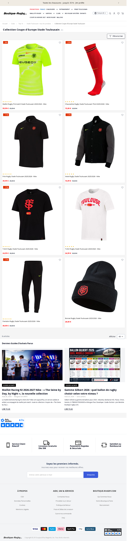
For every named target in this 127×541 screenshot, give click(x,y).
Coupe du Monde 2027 (38, 17)
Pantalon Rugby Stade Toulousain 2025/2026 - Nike (21, 321)
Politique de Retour (63, 505)
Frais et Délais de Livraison (63, 509)
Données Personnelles (22, 501)
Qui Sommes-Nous (104, 497)
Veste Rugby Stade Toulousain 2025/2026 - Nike (82, 176)
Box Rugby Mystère (72, 13)
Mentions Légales (22, 509)
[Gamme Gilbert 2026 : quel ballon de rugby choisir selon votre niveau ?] (94, 365)
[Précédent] (8, 2)
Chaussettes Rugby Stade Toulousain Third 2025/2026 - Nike (87, 104)
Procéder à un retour (63, 501)
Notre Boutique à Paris (104, 501)
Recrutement (104, 505)
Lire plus (6, 409)
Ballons (60, 17)
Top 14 (20, 24)
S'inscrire (91, 475)
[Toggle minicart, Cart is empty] (123, 13)
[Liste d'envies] (60, 42)
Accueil (4, 24)
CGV (22, 497)
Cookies (22, 505)
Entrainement (64, 9)
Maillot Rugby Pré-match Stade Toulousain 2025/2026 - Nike (24, 104)
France (42, 9)
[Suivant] (119, 2)
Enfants (83, 13)
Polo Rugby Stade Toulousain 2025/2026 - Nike (20, 176)
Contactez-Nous (63, 497)
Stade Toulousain (80, 9)
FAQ (63, 518)
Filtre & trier (118, 36)
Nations (49, 13)
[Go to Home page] (15, 13)
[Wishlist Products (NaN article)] (118, 13)
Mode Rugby (51, 17)
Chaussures (50, 9)
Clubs (58, 13)
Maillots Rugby (35, 13)
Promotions (34, 9)
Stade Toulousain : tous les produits (39, 24)
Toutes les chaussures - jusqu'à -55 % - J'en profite (63, 3)
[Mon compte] (114, 13)
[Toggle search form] (110, 13)
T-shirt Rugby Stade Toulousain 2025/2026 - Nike (20, 249)
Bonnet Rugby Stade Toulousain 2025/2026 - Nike (83, 318)
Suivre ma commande (63, 513)
